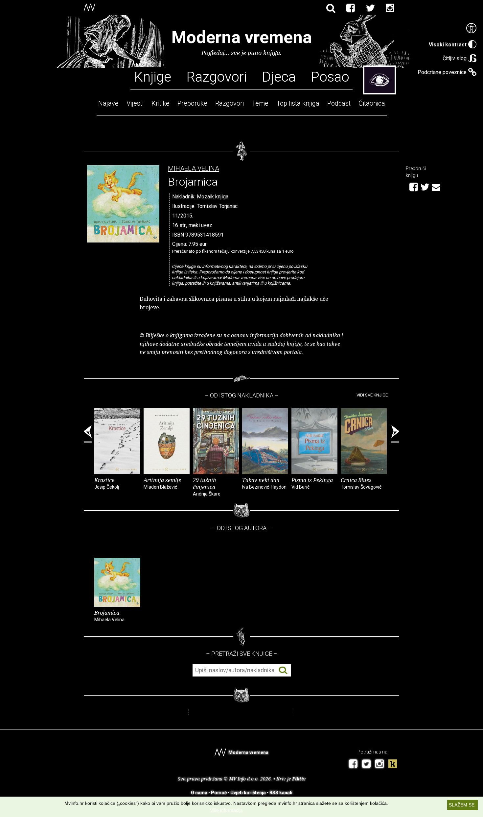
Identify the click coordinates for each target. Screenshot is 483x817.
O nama (199, 792)
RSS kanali (280, 792)
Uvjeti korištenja (248, 792)
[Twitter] (370, 8)
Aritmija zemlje (162, 483)
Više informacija (226, 810)
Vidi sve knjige (372, 395)
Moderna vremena (242, 37)
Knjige (152, 76)
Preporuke (192, 103)
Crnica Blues (361, 483)
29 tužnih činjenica (206, 486)
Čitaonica (371, 103)
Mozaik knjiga (212, 196)
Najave (108, 103)
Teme (260, 103)
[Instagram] (390, 8)
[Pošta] (436, 186)
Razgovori (216, 76)
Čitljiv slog (455, 58)
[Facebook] (350, 8)
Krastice (106, 483)
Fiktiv (299, 779)
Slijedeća (395, 434)
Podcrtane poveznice (442, 72)
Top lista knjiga (297, 103)
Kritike (160, 103)
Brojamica (109, 615)
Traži (283, 670)
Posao (330, 76)
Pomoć (219, 792)
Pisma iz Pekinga (312, 483)
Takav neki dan (264, 483)
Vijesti (135, 103)
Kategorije (379, 79)
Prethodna (88, 434)
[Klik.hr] (392, 764)
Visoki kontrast (448, 44)
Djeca (279, 76)
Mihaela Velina (193, 168)
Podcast (339, 103)
